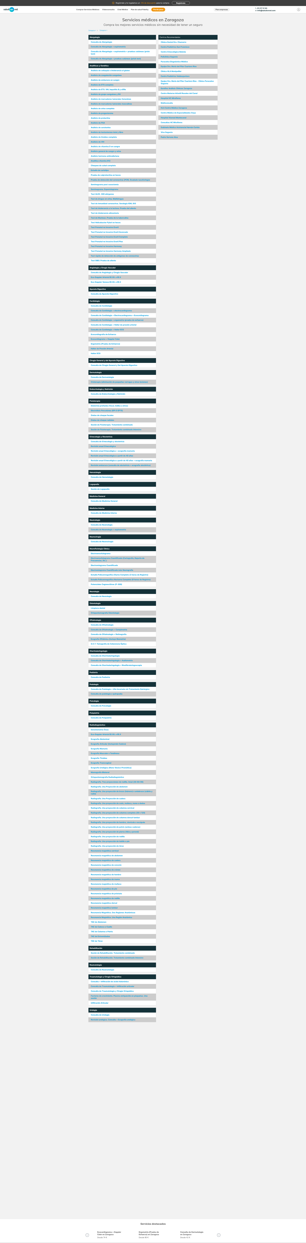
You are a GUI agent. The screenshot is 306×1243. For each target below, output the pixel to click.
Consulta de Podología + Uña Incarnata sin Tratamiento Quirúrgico (120, 689)
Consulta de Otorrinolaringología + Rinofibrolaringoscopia (116, 665)
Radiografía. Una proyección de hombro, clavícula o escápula (118, 822)
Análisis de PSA (98, 123)
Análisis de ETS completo (102, 85)
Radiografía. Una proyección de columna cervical (112, 808)
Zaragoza (91, 30)
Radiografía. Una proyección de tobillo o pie (110, 841)
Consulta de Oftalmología (102, 625)
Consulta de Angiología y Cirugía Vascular (109, 272)
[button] (87, 1235)
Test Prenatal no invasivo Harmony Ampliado (111, 251)
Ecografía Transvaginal (101, 763)
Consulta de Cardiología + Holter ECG (107, 329)
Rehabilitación (96, 948)
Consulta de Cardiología (101, 306)
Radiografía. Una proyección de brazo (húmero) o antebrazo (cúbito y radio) (121, 792)
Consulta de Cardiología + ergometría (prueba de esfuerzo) (117, 320)
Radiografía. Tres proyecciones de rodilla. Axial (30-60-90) (117, 782)
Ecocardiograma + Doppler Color (105, 339)
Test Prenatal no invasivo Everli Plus (107, 241)
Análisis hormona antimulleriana (105, 156)
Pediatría (94, 672)
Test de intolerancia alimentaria (105, 213)
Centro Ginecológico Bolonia (173, 52)
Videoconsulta (108, 9)
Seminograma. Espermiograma (104, 189)
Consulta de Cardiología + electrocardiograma (111, 310)
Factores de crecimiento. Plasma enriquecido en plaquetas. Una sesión (119, 997)
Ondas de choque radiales (102, 420)
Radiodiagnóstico (97, 725)
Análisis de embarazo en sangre (105, 80)
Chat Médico (122, 9)
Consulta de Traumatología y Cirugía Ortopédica (112, 991)
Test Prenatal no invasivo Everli (105, 227)
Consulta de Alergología (101, 42)
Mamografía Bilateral (100, 772)
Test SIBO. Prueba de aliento (103, 260)
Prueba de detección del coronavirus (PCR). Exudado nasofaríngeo (120, 180)
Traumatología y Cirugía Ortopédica (105, 977)
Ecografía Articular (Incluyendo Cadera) (108, 744)
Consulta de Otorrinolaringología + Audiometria (112, 660)
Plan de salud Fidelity (139, 9)
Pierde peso (158, 9)
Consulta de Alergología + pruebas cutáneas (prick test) (116, 58)
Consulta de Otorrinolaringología (105, 656)
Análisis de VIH (97, 142)
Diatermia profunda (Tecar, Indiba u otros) (109, 406)
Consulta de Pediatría (100, 677)
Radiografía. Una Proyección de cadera (108, 798)
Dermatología (96, 372)
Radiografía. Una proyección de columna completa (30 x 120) (118, 813)
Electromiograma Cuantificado (104, 565)
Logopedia (94, 484)
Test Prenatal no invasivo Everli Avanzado (109, 232)
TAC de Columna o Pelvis (102, 931)
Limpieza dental (98, 608)
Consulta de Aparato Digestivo (104, 294)
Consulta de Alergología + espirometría (108, 47)
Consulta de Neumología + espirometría (108, 529)
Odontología (95, 603)
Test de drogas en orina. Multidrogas (107, 199)
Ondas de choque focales (102, 415)
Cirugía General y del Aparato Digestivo (107, 360)
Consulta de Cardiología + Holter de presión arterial (113, 325)
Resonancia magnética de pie (104, 889)
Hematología (95, 472)
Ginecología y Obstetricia (101, 437)
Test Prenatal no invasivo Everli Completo (109, 237)
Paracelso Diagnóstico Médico (174, 61)
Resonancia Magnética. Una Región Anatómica (111, 917)
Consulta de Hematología (102, 477)
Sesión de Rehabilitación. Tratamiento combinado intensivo (117, 958)
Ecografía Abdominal (100, 739)
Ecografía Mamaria (99, 749)
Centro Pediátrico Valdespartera (175, 76)
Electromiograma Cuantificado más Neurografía (112, 570)
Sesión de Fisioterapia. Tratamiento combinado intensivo (116, 429)
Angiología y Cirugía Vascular (103, 268)
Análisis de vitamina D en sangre (105, 146)
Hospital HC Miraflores (171, 98)
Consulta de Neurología (101, 596)
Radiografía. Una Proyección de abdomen (109, 787)
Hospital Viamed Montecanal (173, 118)
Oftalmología (95, 620)
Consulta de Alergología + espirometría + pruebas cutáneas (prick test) (120, 52)
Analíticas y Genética (99, 66)
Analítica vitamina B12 (100, 161)
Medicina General (97, 496)
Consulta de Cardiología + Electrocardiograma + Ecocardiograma (120, 315)
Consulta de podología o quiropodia (106, 694)
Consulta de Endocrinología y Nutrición (108, 394)
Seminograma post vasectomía (105, 184)
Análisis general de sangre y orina (106, 151)
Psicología (94, 701)
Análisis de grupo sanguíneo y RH (106, 94)
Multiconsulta (167, 103)
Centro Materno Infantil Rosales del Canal (179, 93)
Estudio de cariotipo (100, 170)
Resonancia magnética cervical (105, 851)
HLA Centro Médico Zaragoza (174, 108)
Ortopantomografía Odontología (105, 613)
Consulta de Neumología (101, 525)
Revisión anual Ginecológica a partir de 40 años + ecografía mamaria (121, 460)
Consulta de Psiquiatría (101, 718)
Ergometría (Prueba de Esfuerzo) (105, 344)
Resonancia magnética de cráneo (105, 870)
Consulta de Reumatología (102, 970)
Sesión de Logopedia (100, 489)
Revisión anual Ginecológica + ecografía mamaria (113, 451)
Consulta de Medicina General (104, 501)
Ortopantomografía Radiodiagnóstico (107, 777)
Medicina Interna (97, 508)
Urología (93, 1010)
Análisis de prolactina (100, 118)
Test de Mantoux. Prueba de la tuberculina (109, 218)
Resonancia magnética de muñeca (106, 884)
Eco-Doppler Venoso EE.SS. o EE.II (106, 282)
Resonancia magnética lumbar (104, 908)
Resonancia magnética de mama (105, 879)
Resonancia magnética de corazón (106, 865)
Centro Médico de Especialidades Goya (178, 113)
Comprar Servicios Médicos (87, 9)
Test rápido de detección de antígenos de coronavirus (115, 256)
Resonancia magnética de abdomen (107, 855)
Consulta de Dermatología (102, 377)
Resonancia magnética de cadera (105, 860)
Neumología (95, 520)
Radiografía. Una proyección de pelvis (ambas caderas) (115, 827)
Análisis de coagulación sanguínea (106, 75)
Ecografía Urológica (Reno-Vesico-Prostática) (111, 768)
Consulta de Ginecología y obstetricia (107, 441)
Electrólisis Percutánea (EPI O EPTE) (107, 410)
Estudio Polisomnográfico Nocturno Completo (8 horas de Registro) (121, 579)
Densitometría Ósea (100, 730)
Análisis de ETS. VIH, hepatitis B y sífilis (108, 89)
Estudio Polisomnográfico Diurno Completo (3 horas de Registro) (119, 575)
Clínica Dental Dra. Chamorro (173, 42)
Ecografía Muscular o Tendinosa (105, 753)
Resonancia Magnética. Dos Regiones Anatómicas (113, 912)
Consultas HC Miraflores (171, 122)
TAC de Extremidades (100, 936)
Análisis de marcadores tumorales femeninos (111, 99)
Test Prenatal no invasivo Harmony (106, 246)
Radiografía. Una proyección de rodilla (108, 836)
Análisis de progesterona (102, 113)
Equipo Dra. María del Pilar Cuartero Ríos (179, 66)
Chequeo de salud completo (103, 165)
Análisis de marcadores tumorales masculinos (111, 104)
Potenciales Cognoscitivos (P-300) (106, 584)
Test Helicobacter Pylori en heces (106, 222)
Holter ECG (96, 353)
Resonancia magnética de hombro (106, 874)
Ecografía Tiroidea (99, 758)
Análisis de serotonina (101, 127)
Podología (94, 684)
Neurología (94, 591)
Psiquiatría (94, 713)
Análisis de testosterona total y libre (107, 132)
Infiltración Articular (99, 1003)
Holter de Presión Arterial (102, 348)
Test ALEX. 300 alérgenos (102, 194)
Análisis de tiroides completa (104, 137)
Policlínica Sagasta (169, 57)
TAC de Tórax (97, 941)
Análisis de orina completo (102, 108)
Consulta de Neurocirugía (102, 541)
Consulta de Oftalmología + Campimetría (109, 629)
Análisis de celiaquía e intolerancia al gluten (110, 70)
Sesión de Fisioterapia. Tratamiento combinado (112, 425)
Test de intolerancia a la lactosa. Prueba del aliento (113, 208)
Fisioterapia (95, 401)
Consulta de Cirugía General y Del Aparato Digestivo (114, 365)
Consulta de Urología (100, 1015)
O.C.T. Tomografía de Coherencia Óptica (108, 644)
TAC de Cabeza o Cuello (101, 927)
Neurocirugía (95, 537)
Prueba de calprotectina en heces (106, 175)
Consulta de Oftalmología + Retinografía (108, 634)
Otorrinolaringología (98, 651)
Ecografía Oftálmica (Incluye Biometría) (108, 639)
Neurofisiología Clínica (99, 549)
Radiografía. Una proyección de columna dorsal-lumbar (115, 817)
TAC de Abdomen (98, 922)
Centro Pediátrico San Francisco (175, 47)
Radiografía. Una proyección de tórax (107, 846)
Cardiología (95, 301)
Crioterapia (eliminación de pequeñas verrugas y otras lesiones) (119, 382)
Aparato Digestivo (98, 289)
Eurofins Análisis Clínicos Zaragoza (176, 88)
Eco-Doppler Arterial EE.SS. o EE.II (106, 277)
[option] (111, 1235)
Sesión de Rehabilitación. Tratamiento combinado (113, 953)
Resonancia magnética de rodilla (105, 898)
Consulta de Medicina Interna (104, 513)
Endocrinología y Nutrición (101, 389)
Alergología (95, 37)
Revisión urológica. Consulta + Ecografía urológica (113, 1020)
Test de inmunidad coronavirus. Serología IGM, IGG (113, 203)
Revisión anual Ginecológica (103, 446)
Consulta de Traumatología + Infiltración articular (112, 986)
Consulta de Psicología (101, 706)
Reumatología (96, 965)
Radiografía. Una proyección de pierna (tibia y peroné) (115, 832)
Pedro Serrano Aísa (169, 137)
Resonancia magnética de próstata (106, 893)
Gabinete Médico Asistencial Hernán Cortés (180, 127)
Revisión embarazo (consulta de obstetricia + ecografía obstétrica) (121, 465)
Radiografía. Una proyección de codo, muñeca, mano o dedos (118, 803)
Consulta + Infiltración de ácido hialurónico (110, 981)
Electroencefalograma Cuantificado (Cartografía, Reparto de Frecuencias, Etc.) (117, 559)
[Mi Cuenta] (298, 9)
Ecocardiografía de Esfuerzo (103, 334)
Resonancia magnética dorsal (104, 903)
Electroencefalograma (100, 553)
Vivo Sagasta (167, 132)
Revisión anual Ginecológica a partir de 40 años (112, 456)
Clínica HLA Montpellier (171, 71)
